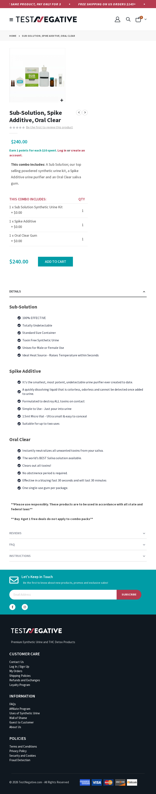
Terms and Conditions (23, 746)
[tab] (78, 291)
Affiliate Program (19, 709)
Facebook (12, 607)
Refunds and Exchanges (24, 680)
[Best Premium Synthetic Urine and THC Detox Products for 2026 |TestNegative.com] (46, 19)
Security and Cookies (22, 755)
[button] (61, 100)
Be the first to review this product (49, 127)
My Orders (15, 671)
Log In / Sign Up (19, 666)
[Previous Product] (79, 112)
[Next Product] (85, 112)
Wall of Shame (18, 718)
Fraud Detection (19, 760)
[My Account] (117, 19)
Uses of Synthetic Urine (24, 713)
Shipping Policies (20, 676)
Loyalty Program (19, 685)
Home (12, 35)
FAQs (12, 704)
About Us (15, 727)
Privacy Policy (18, 751)
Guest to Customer (21, 722)
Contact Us (16, 662)
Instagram (25, 607)
